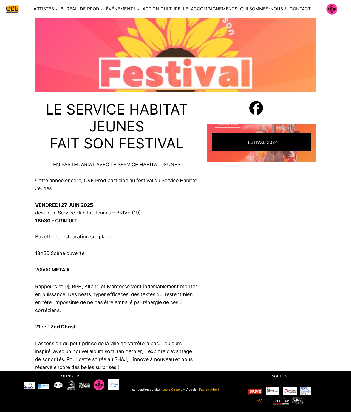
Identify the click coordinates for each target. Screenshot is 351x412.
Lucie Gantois (172, 389)
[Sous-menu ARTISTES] (56, 9)
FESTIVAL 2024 (261, 142)
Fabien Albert (209, 389)
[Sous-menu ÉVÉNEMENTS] (138, 9)
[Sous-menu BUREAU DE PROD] (101, 9)
